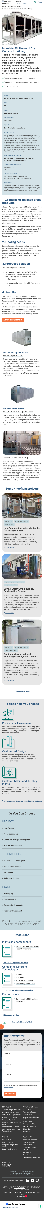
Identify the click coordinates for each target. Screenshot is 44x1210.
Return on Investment (13, 911)
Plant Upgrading (11, 834)
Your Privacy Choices (16, 1204)
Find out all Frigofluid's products (15, 963)
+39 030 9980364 (21, 3)
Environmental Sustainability (22, 1173)
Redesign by (21, 1196)
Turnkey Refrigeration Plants (14, 582)
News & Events (15, 1175)
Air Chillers (8, 521)
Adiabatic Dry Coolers (24, 980)
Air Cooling (8, 872)
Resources (30, 1175)
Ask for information (13, 320)
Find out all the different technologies (18, 990)
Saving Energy (10, 899)
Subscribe (10, 1094)
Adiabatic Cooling (11, 878)
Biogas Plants (9, 524)
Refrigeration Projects (15, 6)
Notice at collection (10, 1207)
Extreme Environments (13, 905)
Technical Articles (28, 1171)
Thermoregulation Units (25, 983)
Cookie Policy (18, 1192)
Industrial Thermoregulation (16, 861)
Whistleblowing (29, 1192)
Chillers (19, 974)
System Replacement (13, 845)
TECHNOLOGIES (12, 854)
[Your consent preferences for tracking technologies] (40, 1206)
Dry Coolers (20, 977)
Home (4, 6)
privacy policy (8, 1087)
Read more (10, 547)
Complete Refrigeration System (17, 840)
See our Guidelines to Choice (22, 1022)
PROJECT (8, 821)
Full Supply (8, 893)
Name (7, 1054)
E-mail (7, 1075)
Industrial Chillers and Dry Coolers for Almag (17, 9)
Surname (8, 1064)
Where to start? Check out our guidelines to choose (23, 801)
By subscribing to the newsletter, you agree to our (20, 1086)
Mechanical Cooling (21, 521)
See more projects (23, 691)
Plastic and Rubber (11, 585)
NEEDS (6, 886)
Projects (13, 1171)
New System (9, 828)
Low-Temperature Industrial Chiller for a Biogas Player (22, 529)
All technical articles (11, 1015)
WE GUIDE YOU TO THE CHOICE (23, 923)
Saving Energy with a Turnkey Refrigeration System (19, 590)
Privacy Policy (8, 1192)
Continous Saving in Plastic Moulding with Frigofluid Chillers (21, 655)
